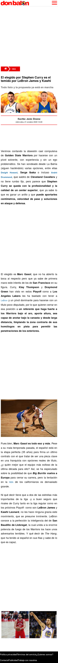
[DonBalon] (4, 69)
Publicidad (13, 660)
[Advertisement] (29, 37)
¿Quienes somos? (44, 654)
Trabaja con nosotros (27, 660)
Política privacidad (8, 654)
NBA (14, 69)
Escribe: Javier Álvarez (29, 118)
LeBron (4, 300)
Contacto (4, 660)
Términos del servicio (26, 654)
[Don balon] (25, 3)
